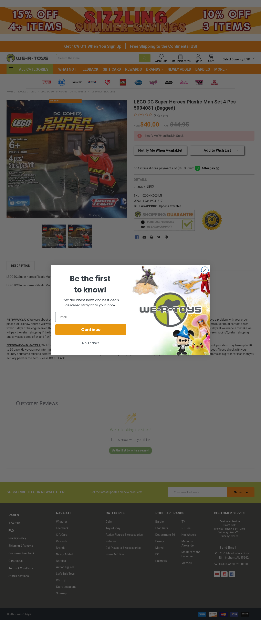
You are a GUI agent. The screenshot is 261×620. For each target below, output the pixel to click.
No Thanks (91, 343)
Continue (91, 329)
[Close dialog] (204, 270)
